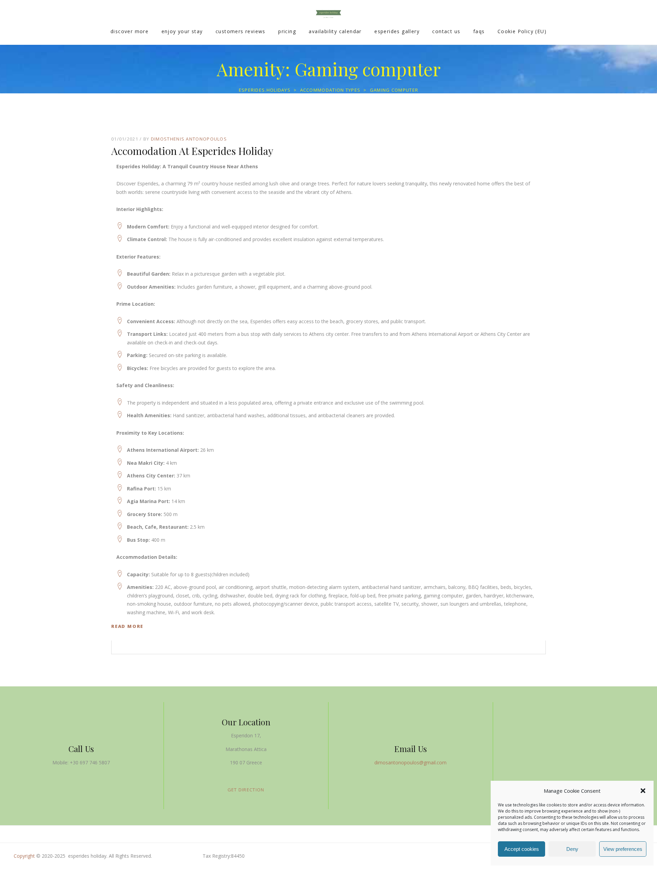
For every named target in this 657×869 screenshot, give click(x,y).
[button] (643, 790)
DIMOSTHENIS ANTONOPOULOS (189, 139)
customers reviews (241, 31)
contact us (446, 31)
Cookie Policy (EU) (522, 31)
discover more (130, 31)
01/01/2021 (124, 139)
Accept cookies (521, 849)
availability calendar (335, 31)
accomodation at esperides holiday (192, 151)
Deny (572, 849)
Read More (127, 626)
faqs (479, 31)
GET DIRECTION (246, 790)
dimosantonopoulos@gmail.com (410, 762)
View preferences (622, 849)
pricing (287, 31)
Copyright (24, 856)
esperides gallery (397, 31)
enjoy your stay (182, 31)
